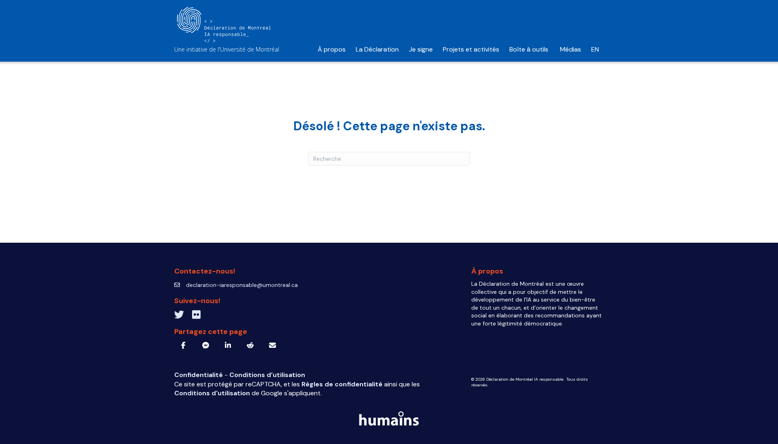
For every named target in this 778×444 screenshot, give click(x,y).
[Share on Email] (272, 345)
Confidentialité (199, 375)
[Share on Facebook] (183, 345)
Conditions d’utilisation (267, 375)
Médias (570, 49)
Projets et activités (471, 49)
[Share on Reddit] (250, 345)
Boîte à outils (529, 49)
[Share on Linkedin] (228, 345)
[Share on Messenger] (206, 345)
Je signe (421, 49)
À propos (332, 49)
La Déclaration (377, 49)
